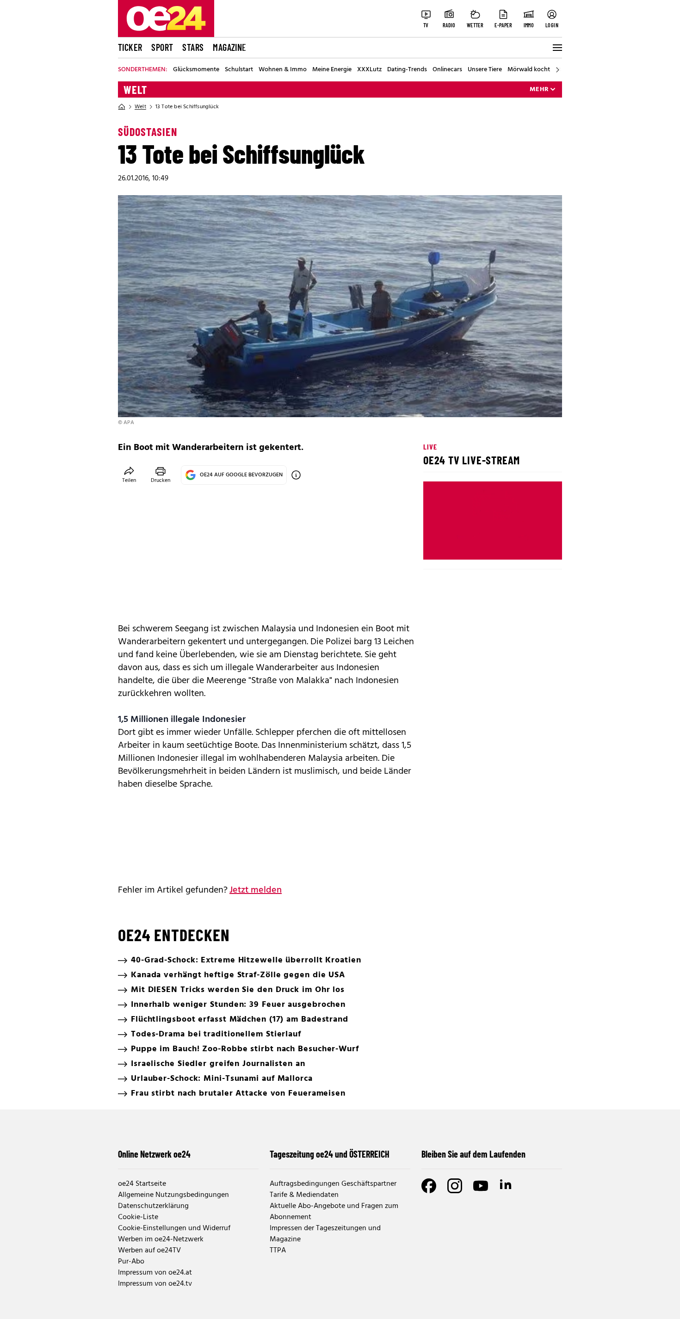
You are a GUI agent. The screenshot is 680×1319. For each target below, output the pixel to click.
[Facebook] (428, 1185)
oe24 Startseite (142, 1184)
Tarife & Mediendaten (304, 1195)
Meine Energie (332, 70)
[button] (438, 544)
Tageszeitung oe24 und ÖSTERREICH (329, 1153)
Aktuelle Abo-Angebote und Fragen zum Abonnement (334, 1211)
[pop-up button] (532, 544)
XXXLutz (369, 70)
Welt (135, 89)
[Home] (121, 107)
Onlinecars (447, 70)
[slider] (469, 545)
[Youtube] (480, 1185)
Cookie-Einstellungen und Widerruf (174, 1228)
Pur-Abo (131, 1262)
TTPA (278, 1251)
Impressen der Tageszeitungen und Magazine (325, 1233)
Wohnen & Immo (283, 70)
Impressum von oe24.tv (155, 1284)
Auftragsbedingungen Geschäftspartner (333, 1184)
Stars (193, 47)
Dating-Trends (407, 70)
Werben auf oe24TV (149, 1251)
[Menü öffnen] (556, 48)
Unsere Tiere (485, 70)
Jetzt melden (255, 890)
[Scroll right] (557, 69)
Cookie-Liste (138, 1217)
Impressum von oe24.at (155, 1273)
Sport (162, 47)
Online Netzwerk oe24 (154, 1153)
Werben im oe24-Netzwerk (161, 1239)
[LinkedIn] (506, 1185)
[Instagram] (454, 1185)
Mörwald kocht (528, 70)
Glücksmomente (196, 70)
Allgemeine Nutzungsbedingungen (173, 1195)
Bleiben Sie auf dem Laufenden (473, 1153)
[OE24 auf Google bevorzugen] (296, 475)
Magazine (229, 47)
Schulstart (239, 70)
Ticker (130, 47)
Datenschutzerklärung (153, 1206)
